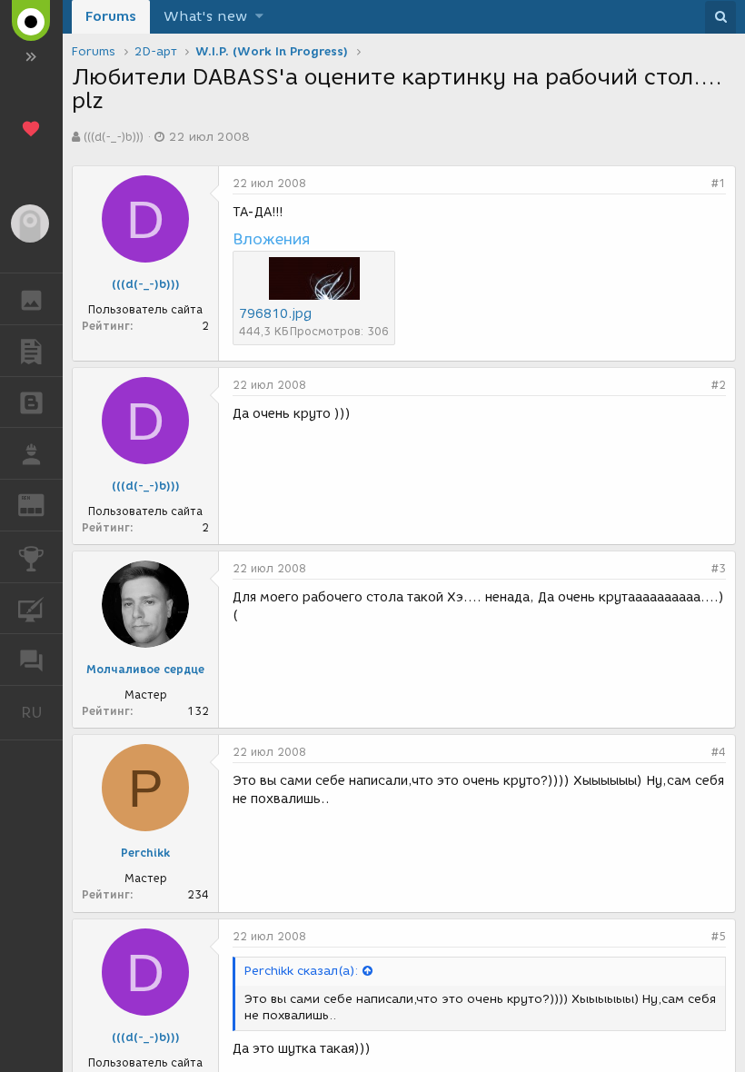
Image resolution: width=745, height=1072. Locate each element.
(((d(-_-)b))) (114, 137)
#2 (718, 385)
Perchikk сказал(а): (301, 971)
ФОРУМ (31, 659)
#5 (718, 936)
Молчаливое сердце (145, 669)
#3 (718, 568)
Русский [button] (42, 712)
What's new (205, 16)
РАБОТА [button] (31, 453)
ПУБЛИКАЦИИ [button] (31, 350)
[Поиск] (720, 17)
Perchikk (145, 852)
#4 (718, 752)
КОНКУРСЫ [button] (31, 556)
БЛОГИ (31, 402)
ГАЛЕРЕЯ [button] (31, 298)
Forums (110, 16)
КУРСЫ (31, 608)
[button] (259, 17)
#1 (718, 183)
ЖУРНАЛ (42, 503)
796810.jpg (275, 314)
